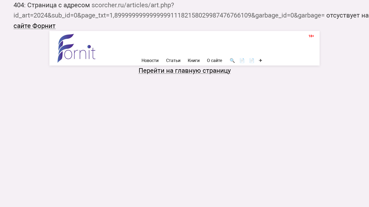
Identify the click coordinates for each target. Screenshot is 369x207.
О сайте (214, 60)
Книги (194, 60)
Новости (150, 60)
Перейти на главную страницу (185, 70)
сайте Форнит (35, 26)
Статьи (173, 60)
